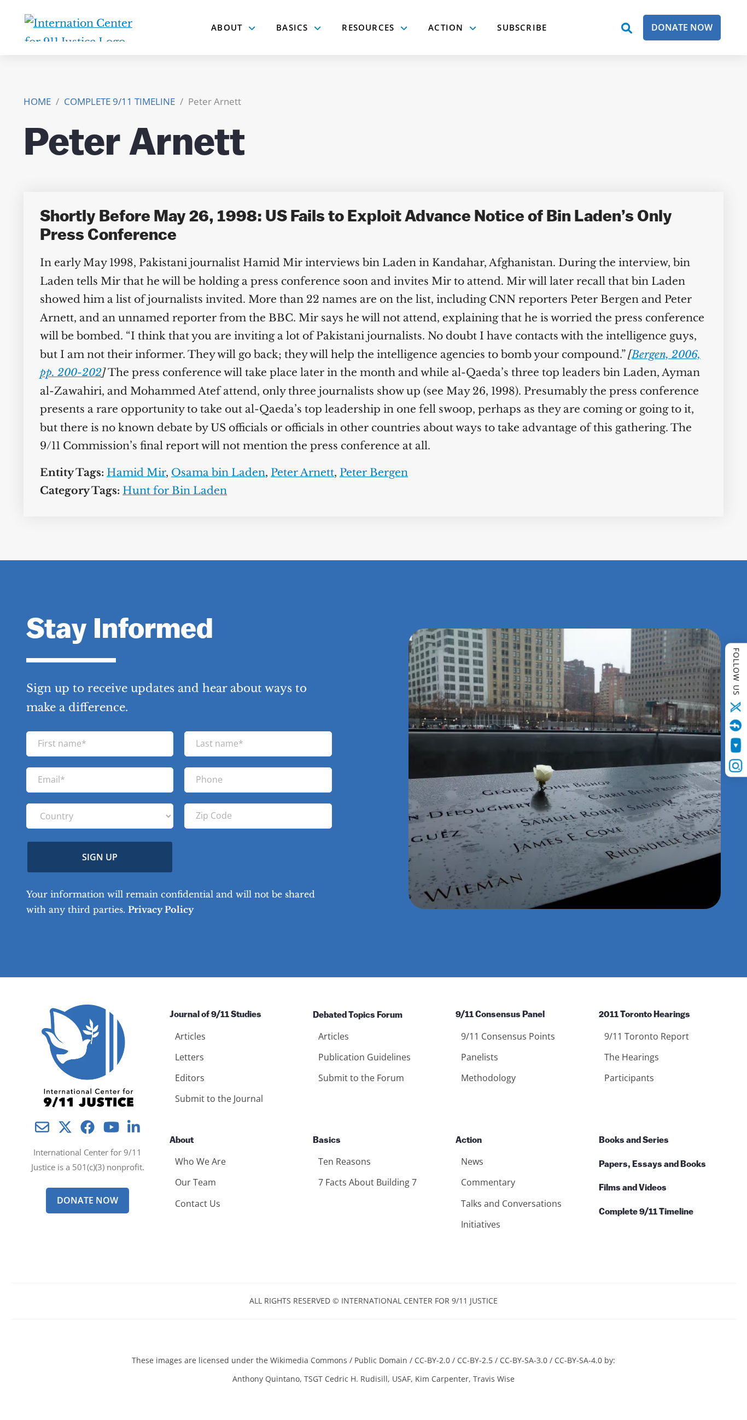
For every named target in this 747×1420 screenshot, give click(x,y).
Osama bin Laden (218, 472)
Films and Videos (633, 1188)
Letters (189, 1057)
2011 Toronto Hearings (644, 1015)
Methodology (488, 1078)
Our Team (195, 1182)
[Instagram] (736, 765)
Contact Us (197, 1204)
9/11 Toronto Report (646, 1036)
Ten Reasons (344, 1161)
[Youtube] (736, 745)
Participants (629, 1078)
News (472, 1161)
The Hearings (631, 1057)
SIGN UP (100, 857)
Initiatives (480, 1224)
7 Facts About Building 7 (367, 1182)
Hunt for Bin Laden (174, 490)
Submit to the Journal (219, 1099)
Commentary (488, 1182)
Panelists (479, 1057)
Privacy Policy (161, 909)
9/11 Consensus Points (508, 1036)
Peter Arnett (302, 472)
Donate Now (682, 27)
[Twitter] (736, 707)
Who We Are (200, 1161)
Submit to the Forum (361, 1078)
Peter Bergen (374, 472)
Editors (190, 1078)
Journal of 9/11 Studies (215, 1015)
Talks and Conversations (511, 1204)
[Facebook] (736, 725)
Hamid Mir (136, 472)
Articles (190, 1036)
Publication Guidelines (364, 1057)
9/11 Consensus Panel (500, 1015)
